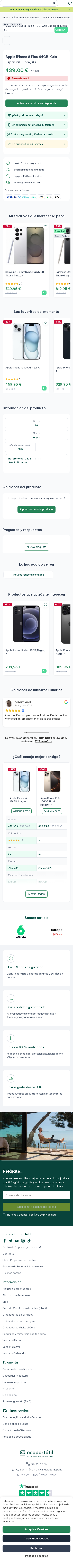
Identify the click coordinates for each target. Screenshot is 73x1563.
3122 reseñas (43, 741)
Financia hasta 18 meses (17, 1430)
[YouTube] (17, 1241)
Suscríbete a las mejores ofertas (36, 1206)
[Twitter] (11, 1241)
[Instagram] (23, 1241)
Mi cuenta (8, 1388)
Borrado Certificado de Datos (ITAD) (25, 1308)
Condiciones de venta (15, 1423)
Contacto (8, 1253)
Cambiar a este (21, 811)
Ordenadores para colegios (19, 1321)
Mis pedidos (10, 1395)
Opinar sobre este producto (36, 509)
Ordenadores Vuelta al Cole (19, 1327)
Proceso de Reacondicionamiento (23, 1266)
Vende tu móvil (11, 1346)
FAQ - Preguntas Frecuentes (19, 1260)
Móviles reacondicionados (28, 574)
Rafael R (20, 702)
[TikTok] (29, 1241)
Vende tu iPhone (12, 1340)
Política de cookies (36, 1555)
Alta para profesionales (16, 1295)
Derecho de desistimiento (18, 1369)
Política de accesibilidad (17, 1436)
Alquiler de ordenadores (17, 1288)
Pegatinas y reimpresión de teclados (24, 1334)
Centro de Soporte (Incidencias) (22, 1247)
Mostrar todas (36, 894)
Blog (5, 1301)
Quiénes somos (12, 1273)
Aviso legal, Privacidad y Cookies (22, 1417)
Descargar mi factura (15, 1375)
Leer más (10, 93)
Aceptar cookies (36, 1529)
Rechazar (36, 1548)
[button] (7, 40)
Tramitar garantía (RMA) (17, 1401)
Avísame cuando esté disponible (36, 103)
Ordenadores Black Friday (18, 1314)
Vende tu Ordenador (14, 1353)
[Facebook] (5, 1241)
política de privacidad (43, 1214)
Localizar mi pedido (14, 1382)
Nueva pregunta (36, 547)
